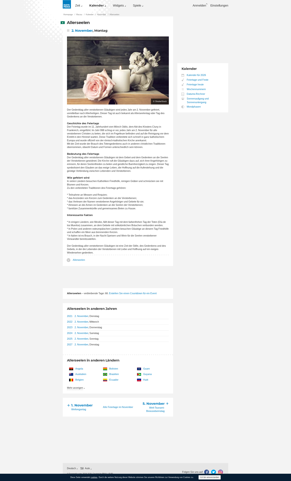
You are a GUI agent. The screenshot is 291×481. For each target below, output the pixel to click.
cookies (94, 477)
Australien (80, 374)
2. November (82, 31)
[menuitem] (78, 5)
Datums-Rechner (196, 94)
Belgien (79, 379)
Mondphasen (194, 106)
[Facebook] (206, 472)
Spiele (137, 5)
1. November (82, 405)
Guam (146, 368)
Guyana (147, 374)
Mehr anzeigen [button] (75, 388)
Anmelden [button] (199, 5)
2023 (69, 327)
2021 (69, 316)
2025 (69, 338)
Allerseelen (79, 260)
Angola (79, 368)
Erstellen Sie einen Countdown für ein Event (133, 293)
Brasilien (114, 374)
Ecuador (113, 379)
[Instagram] (220, 472)
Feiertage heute (195, 84)
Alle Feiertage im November (118, 407)
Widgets (118, 5)
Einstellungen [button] (219, 5)
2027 (69, 344)
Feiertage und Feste (197, 80)
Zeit (77, 5)
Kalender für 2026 (196, 75)
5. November (154, 404)
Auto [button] (87, 468)
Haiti (145, 379)
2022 (69, 321)
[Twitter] (213, 472)
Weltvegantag (78, 409)
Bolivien (113, 368)
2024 (69, 333)
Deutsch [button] (71, 468)
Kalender (96, 5)
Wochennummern (196, 89)
